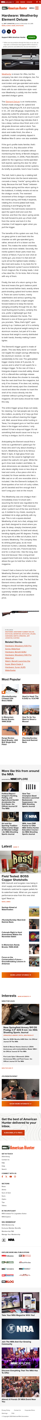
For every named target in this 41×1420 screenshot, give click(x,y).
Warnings (5, 1413)
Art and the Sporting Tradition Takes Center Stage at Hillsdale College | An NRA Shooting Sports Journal (10, 828)
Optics (4, 1199)
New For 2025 (8, 1001)
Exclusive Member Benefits (11, 1228)
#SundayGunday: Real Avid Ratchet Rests (13, 920)
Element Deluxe (13, 101)
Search (4, 1169)
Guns (3, 1196)
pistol (21, 1035)
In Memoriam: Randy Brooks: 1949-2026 (11, 945)
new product (29, 1035)
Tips (3, 1202)
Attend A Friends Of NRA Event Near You (19, 1400)
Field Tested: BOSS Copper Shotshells (15, 878)
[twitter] (8, 30)
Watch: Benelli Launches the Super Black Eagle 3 (17, 663)
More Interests (23, 996)
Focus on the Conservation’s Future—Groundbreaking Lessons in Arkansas (14, 960)
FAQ (3, 1163)
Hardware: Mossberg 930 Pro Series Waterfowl (18, 647)
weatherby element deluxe (24, 632)
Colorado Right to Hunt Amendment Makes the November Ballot (12, 934)
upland (33, 634)
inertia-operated (19, 636)
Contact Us (5, 1160)
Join (17, 2)
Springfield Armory (10, 1035)
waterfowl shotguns (21, 634)
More (15, 847)
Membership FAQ (8, 1231)
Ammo (8, 902)
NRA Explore (6, 1217)
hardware (9, 636)
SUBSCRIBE (13, 1132)
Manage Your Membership (11, 1234)
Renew (22, 2)
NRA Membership (8, 1225)
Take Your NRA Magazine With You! (18, 1315)
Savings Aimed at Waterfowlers (9, 908)
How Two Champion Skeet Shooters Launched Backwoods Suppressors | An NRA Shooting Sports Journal (30, 800)
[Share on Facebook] (3, 30)
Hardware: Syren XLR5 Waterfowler (15, 669)
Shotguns (20, 26)
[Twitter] (40, 2)
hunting (16, 638)
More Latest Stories (24, 975)
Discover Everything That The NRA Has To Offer (20, 1371)
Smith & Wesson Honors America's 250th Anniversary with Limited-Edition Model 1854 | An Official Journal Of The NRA (20, 1049)
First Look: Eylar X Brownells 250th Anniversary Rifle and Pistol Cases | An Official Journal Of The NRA (17, 1059)
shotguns (9, 634)
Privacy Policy (6, 1410)
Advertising (6, 1156)
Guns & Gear (10, 26)
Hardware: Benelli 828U (15, 651)
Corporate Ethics (30, 1410)
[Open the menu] (37, 7)
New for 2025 (6, 1068)
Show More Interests (24, 1103)
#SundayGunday (9, 1076)
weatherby (9, 632)
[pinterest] (14, 30)
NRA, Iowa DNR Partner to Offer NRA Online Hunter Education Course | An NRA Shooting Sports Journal (30, 828)
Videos (4, 1205)
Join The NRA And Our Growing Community (16, 1342)
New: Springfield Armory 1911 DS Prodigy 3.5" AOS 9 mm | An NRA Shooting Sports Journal (20, 1030)
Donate (29, 2)
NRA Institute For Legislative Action (14, 1213)
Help (3, 1166)
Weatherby (6, 74)
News (4, 26)
